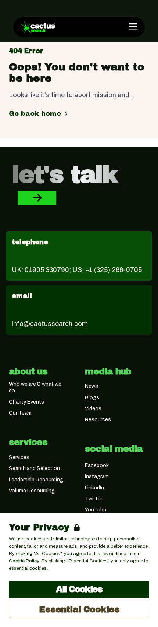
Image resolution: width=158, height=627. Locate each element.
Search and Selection (34, 468)
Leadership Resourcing (36, 480)
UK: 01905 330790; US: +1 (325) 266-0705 (77, 270)
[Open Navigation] (133, 26)
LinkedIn (94, 488)
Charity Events (26, 402)
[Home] (37, 27)
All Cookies (79, 589)
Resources (98, 419)
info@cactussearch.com (50, 323)
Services (19, 457)
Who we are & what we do (35, 387)
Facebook (97, 465)
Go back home (35, 113)
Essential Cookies (79, 609)
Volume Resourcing (32, 491)
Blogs (92, 397)
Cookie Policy (24, 561)
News (91, 386)
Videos (93, 408)
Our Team (20, 413)
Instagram (97, 476)
